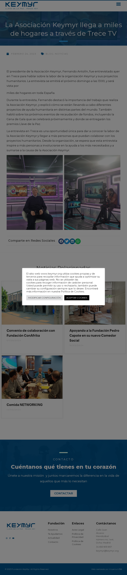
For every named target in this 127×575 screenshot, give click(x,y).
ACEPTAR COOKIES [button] (76, 297)
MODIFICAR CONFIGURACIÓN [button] (44, 297)
